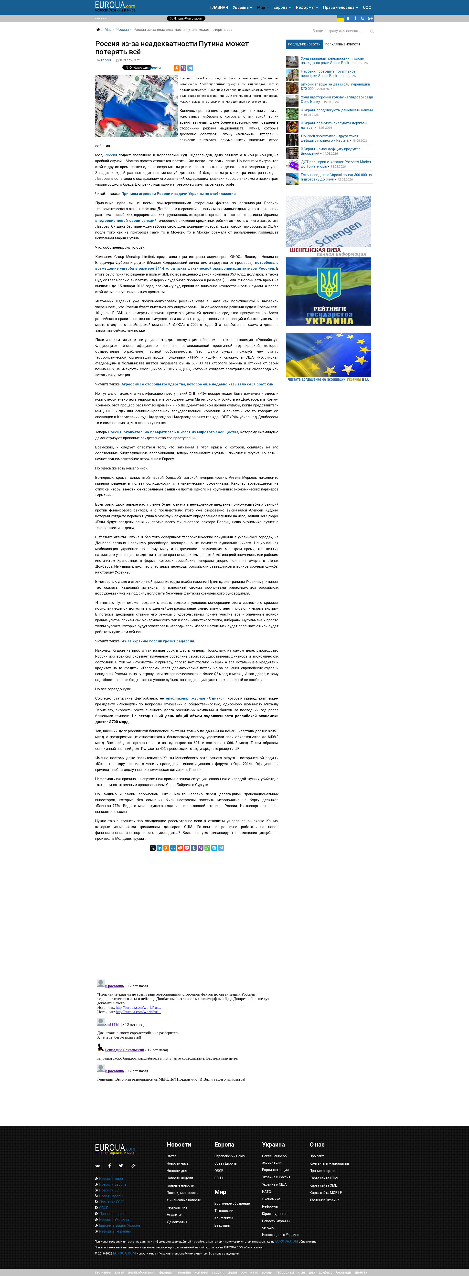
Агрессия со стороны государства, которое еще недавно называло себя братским (197, 384)
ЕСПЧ (218, 1178)
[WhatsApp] (207, 848)
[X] (153, 848)
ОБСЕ (103, 1208)
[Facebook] (355, 18)
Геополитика (177, 1207)
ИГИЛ (301, 1272)
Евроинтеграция (275, 1170)
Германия (103, 1272)
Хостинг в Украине (325, 1200)
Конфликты (223, 1218)
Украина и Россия (276, 1177)
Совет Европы (110, 1196)
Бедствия (222, 1225)
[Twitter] (362, 18)
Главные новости (180, 1185)
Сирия (232, 1272)
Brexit (171, 1156)
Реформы (305, 7)
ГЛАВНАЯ (219, 7)
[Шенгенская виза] (330, 226)
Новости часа (178, 1163)
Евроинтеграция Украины (119, 1225)
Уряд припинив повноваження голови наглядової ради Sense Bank (332, 60)
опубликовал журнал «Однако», (195, 698)
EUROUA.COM (286, 1241)
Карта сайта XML (323, 1185)
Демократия (177, 1222)
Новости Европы (112, 1184)
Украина (241, 7)
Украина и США (274, 1184)
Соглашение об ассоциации (274, 1159)
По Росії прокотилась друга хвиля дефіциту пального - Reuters (330, 138)
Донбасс (325, 1272)
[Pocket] (187, 848)
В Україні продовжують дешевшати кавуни (337, 110)
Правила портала (324, 1171)
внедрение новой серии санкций (126, 220)
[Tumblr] (194, 848)
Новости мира (110, 1178)
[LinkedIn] (159, 848)
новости (154, 68)
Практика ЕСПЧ (112, 1202)
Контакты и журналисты (329, 1163)
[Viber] (183, 68)
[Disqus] (186, 912)
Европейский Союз (229, 1156)
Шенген (361, 1272)
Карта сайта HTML (324, 1178)
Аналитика (175, 1215)
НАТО (254, 1272)
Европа (281, 7)
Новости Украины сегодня (276, 1224)
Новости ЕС (108, 1190)
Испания (201, 1272)
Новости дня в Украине (280, 1235)
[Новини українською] (340, 18)
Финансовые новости (184, 1200)
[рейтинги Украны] (330, 291)
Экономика (271, 1199)
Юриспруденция (275, 1214)
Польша (184, 1272)
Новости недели (180, 1178)
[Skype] (214, 848)
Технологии (223, 1211)
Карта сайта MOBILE (326, 1193)
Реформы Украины (114, 1231)
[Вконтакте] (348, 18)
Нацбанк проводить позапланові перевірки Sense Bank (328, 73)
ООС (367, 7)
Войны (267, 1272)
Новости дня (177, 1171)
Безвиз (100, 18)
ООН (244, 1272)
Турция (218, 1272)
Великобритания (142, 1272)
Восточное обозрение (232, 1203)
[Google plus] (370, 18)
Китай (120, 1272)
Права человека (338, 7)
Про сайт (317, 1156)
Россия (123, 29)
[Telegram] (190, 68)
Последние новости (183, 1193)
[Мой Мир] (173, 848)
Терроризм (285, 1272)
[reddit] (180, 848)
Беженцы (344, 1272)
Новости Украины (113, 1219)
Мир (261, 7)
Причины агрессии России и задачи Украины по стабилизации (178, 193)
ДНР (312, 1272)
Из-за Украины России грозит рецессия (157, 641)
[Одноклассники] (177, 68)
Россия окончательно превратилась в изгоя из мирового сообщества (173, 432)
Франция (166, 1272)
